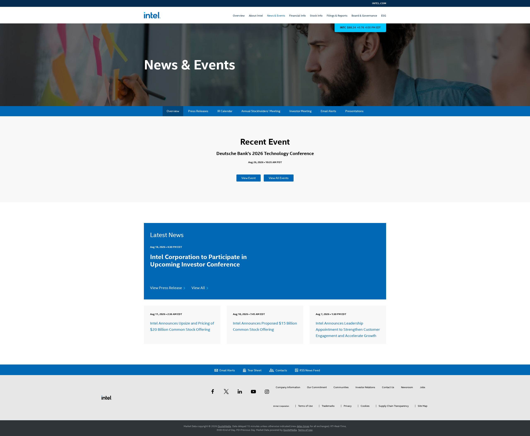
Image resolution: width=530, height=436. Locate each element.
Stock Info (316, 15)
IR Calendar (224, 111)
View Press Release (166, 287)
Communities (341, 387)
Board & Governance (364, 15)
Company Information (288, 387)
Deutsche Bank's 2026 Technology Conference (265, 153)
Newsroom (407, 387)
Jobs (422, 387)
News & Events (276, 15)
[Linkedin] (239, 391)
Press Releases (198, 111)
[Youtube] (253, 391)
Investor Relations (365, 387)
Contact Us (388, 387)
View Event (248, 178)
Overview (239, 15)
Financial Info (297, 15)
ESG (383, 15)
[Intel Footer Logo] (106, 397)
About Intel (256, 15)
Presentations (354, 111)
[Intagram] (266, 391)
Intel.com (379, 3)
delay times (303, 426)
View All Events (279, 178)
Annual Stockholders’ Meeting (260, 111)
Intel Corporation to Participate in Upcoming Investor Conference (198, 260)
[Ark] (212, 391)
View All (198, 287)
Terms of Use (305, 430)
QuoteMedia (224, 426)
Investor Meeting (300, 111)
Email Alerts (328, 111)
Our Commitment (317, 387)
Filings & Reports (337, 15)
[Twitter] (226, 391)
